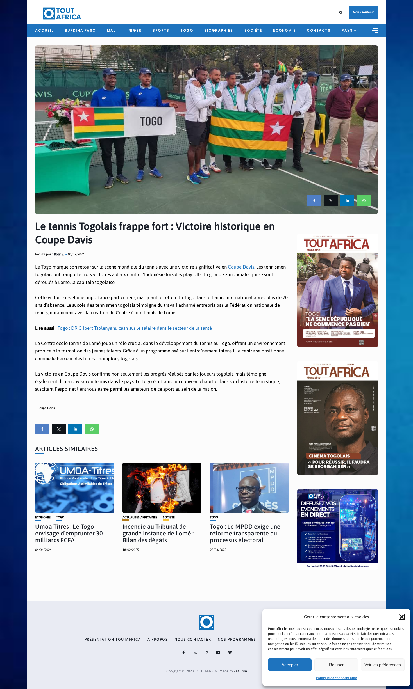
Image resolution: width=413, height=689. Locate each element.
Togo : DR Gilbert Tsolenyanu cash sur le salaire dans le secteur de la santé (135, 328)
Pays (347, 30)
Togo (186, 30)
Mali (112, 30)
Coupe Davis (46, 407)
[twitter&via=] (331, 200)
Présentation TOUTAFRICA (113, 640)
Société (253, 30)
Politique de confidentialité (336, 678)
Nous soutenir (363, 12)
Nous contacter (192, 640)
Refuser (336, 664)
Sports (161, 30)
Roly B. (59, 254)
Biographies (218, 30)
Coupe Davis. (241, 267)
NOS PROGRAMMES (237, 640)
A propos (158, 640)
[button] (402, 617)
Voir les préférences (382, 664)
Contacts (318, 30)
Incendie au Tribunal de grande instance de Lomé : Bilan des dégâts (158, 533)
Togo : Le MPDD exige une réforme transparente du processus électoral (245, 533)
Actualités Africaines (139, 517)
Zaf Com (240, 671)
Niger (135, 30)
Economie (284, 30)
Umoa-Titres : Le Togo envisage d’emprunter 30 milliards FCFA (69, 533)
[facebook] (314, 200)
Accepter (290, 664)
